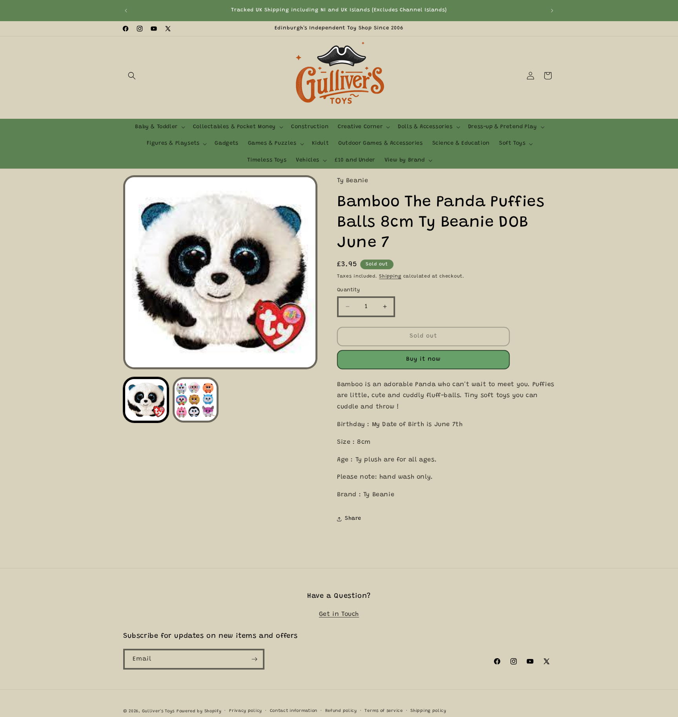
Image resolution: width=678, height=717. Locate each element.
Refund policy (341, 711)
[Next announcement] (552, 10)
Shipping (390, 276)
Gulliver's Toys (158, 711)
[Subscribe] (254, 659)
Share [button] (353, 518)
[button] (131, 75)
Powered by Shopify (199, 711)
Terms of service (384, 711)
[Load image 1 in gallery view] (146, 400)
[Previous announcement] (126, 10)
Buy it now (423, 359)
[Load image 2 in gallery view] (195, 400)
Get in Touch (339, 614)
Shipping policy (428, 711)
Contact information (293, 711)
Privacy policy (245, 711)
